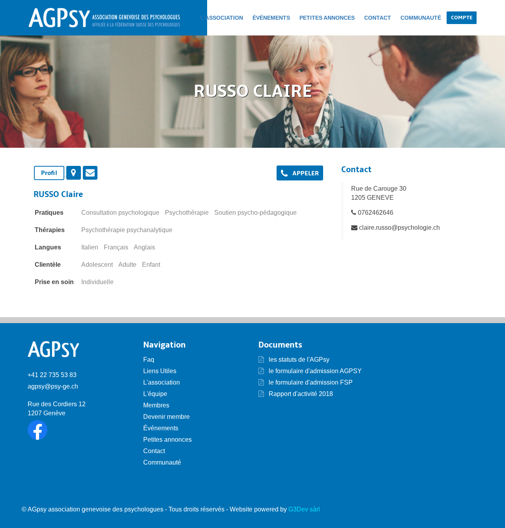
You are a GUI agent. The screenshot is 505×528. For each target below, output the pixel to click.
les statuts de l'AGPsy (298, 359)
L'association (221, 18)
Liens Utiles (159, 371)
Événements (271, 18)
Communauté (420, 18)
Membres (156, 405)
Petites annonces (327, 18)
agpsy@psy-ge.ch (53, 386)
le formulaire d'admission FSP (310, 382)
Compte (461, 17)
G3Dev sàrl (304, 509)
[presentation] (73, 173)
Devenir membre (166, 416)
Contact (377, 18)
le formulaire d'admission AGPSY (314, 371)
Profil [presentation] (49, 173)
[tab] (49, 173)
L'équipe (155, 393)
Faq (148, 359)
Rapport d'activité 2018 (300, 393)
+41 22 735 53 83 (52, 375)
